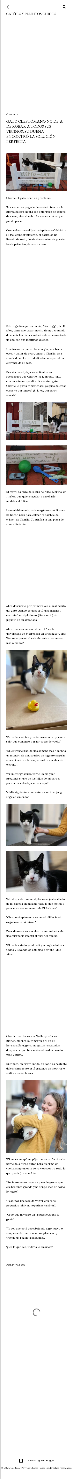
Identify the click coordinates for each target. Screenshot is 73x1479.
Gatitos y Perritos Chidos (31, 14)
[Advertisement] (36, 66)
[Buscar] (64, 6)
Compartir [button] (12, 114)
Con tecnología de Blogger (40, 1460)
